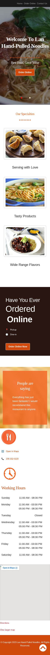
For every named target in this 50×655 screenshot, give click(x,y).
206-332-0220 (12, 459)
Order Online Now (17, 346)
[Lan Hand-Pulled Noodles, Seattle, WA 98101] (25, 592)
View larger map (7, 630)
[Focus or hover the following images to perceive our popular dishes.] (25, 145)
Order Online (30, 3)
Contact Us (42, 3)
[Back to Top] (43, 648)
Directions (4, 623)
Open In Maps (12, 451)
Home (19, 3)
